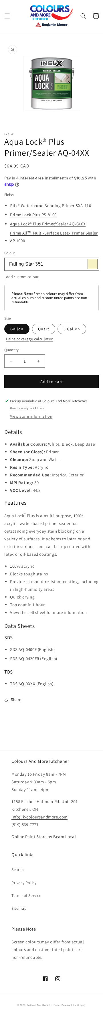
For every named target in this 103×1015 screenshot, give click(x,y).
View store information (31, 416)
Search (17, 869)
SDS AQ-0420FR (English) (33, 658)
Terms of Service (26, 895)
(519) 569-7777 (24, 824)
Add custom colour (22, 276)
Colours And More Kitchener (44, 1004)
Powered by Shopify (74, 1004)
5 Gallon (72, 328)
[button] (7, 16)
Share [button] (16, 699)
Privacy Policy (23, 882)
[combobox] (51, 264)
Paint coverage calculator (29, 338)
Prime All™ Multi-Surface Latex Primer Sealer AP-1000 (54, 236)
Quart (43, 328)
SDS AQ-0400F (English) (32, 649)
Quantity (11, 349)
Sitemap (19, 908)
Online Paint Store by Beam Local (43, 836)
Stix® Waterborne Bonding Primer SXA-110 (50, 205)
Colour (9, 252)
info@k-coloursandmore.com (39, 817)
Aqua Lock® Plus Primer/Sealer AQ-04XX (48, 224)
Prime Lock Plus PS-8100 (33, 214)
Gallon (16, 328)
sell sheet (36, 612)
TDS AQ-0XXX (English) (32, 683)
